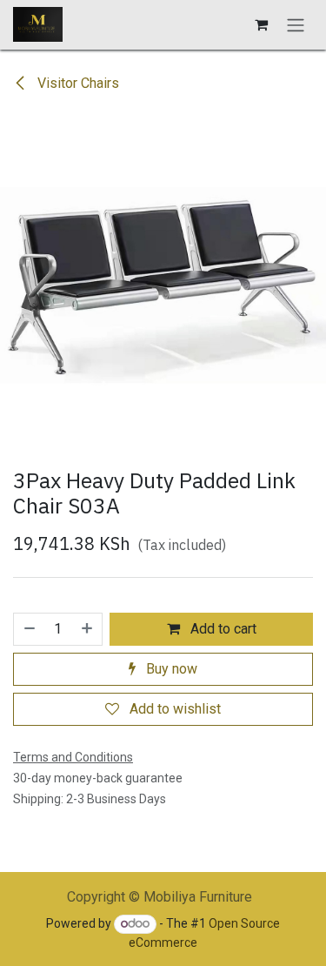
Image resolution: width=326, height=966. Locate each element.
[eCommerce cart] (260, 24)
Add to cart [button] (221, 629)
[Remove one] (28, 629)
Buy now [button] (170, 669)
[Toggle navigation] (295, 25)
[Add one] (88, 629)
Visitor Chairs (76, 83)
